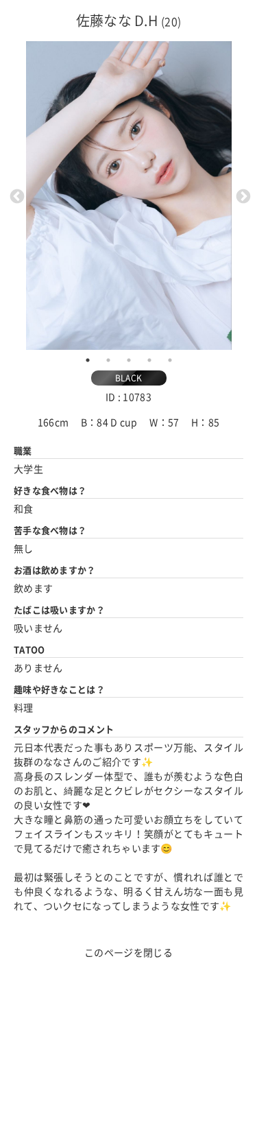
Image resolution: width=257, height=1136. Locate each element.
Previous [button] (16, 195)
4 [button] (149, 360)
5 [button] (170, 360)
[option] (129, 195)
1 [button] (88, 360)
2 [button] (108, 360)
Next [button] (242, 195)
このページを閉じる (128, 953)
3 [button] (129, 360)
